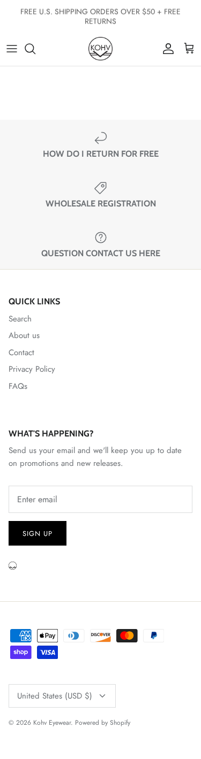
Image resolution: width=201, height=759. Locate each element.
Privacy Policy (32, 369)
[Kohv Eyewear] (100, 49)
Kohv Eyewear (52, 722)
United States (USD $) (54, 696)
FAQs (18, 386)
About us (24, 335)
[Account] (165, 48)
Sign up (38, 533)
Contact (21, 352)
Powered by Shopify (102, 722)
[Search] (35, 48)
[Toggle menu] (12, 48)
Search (20, 319)
